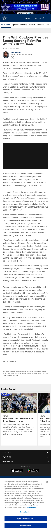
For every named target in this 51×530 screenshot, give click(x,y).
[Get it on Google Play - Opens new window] (33, 472)
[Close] (47, 482)
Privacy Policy (31, 507)
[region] (25, 504)
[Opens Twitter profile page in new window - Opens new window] (12, 57)
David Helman (16, 52)
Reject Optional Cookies (25, 519)
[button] (25, 156)
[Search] (43, 18)
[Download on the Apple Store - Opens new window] (17, 471)
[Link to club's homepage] (5, 17)
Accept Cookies (25, 525)
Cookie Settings (25, 512)
